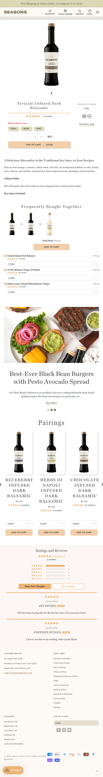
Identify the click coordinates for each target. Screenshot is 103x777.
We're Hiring (59, 667)
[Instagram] (64, 730)
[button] (33, 116)
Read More (51, 402)
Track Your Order (62, 663)
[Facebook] (59, 730)
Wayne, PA (9, 739)
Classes (57, 707)
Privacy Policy (60, 672)
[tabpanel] (51, 358)
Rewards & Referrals (63, 694)
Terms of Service (61, 685)
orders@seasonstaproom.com (18, 673)
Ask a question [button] (68, 586)
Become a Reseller (62, 658)
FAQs (56, 681)
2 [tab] (51, 410)
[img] (51, 596)
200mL (26, 129)
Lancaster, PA (10, 730)
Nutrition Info (86, 124)
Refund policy (60, 689)
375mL (13, 129)
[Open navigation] (97, 12)
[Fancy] (69, 730)
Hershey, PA (9, 735)
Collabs (57, 703)
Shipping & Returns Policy (66, 676)
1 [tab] (48, 410)
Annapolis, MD (11, 722)
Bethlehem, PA (11, 726)
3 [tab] (55, 410)
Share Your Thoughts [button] (35, 586)
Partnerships (59, 698)
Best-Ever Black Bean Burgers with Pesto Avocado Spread (51, 377)
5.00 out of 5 (58, 556)
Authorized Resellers (13, 744)
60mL (39, 129)
